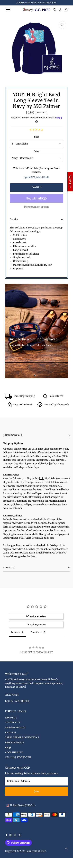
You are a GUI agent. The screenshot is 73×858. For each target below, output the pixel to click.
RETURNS (10, 732)
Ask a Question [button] (38, 624)
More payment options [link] (36, 206)
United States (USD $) (21, 805)
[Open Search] (54, 9)
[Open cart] (66, 9)
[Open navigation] (8, 10)
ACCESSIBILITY (14, 752)
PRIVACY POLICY (14, 742)
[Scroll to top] (66, 848)
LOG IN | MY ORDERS (17, 701)
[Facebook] (6, 835)
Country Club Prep (36, 851)
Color (37, 151)
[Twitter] (19, 835)
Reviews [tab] (15, 632)
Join (36, 791)
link (41, 478)
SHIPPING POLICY (15, 727)
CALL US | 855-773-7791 (18, 757)
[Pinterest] (15, 835)
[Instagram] (11, 835)
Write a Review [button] (38, 616)
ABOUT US (11, 717)
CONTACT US (12, 722)
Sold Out (36, 187)
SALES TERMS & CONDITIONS (22, 737)
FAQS (8, 747)
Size (36, 136)
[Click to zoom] (62, 25)
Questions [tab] (36, 632)
